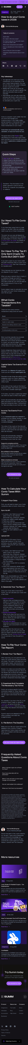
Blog (11, 1010)
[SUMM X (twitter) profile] (2, 1026)
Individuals (4, 1010)
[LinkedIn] (12, 66)
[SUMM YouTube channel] (6, 1026)
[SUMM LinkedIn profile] (11, 1026)
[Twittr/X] (8, 66)
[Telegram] (20, 66)
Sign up (6, 158)
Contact (21, 1013)
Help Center (13, 1013)
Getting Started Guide (19, 634)
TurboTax (4, 704)
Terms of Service (5, 1032)
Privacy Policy (4, 1030)
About (20, 1007)
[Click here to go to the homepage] (6, 7)
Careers (21, 1010)
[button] (14, 768)
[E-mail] (25, 66)
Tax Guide (12, 1007)
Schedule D (10, 706)
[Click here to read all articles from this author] (14, 835)
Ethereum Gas (7, 264)
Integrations (4, 1007)
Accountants (4, 1013)
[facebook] (3, 66)
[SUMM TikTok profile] (15, 1026)
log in (12, 158)
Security (3, 1035)
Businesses (4, 1016)
